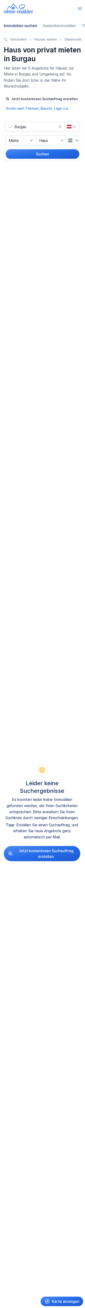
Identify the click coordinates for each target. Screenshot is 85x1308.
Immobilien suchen (20, 25)
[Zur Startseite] (19, 8)
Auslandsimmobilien (59, 25)
